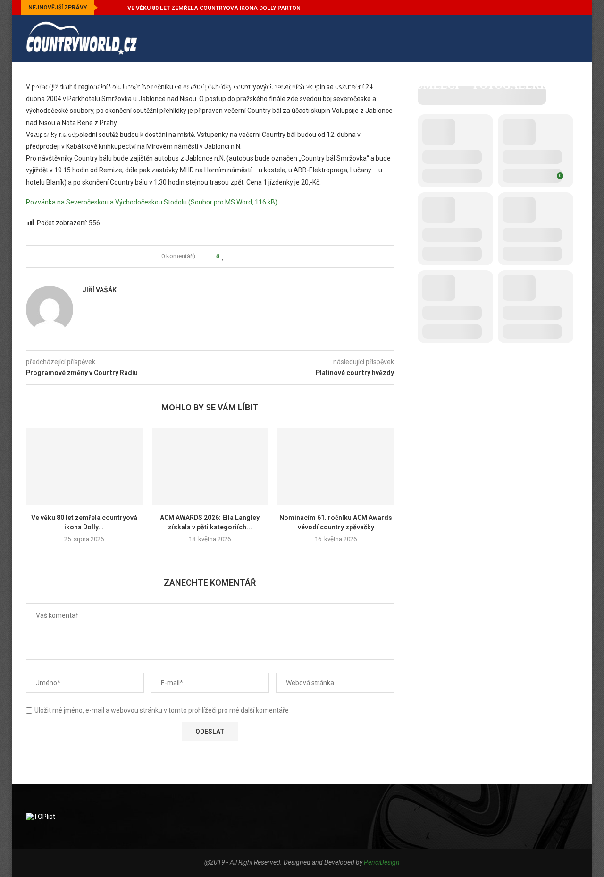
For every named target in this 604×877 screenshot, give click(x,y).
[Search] (573, 180)
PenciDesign (382, 862)
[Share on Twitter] (240, 256)
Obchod (56, 132)
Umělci (437, 85)
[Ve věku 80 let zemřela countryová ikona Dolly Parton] (84, 466)
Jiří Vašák (100, 290)
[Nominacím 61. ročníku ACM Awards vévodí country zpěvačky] (335, 466)
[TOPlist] (40, 816)
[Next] (118, 7)
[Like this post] (223, 256)
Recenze (293, 85)
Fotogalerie (512, 85)
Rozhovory (367, 85)
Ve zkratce (125, 85)
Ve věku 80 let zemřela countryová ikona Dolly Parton (214, 8)
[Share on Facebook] (232, 256)
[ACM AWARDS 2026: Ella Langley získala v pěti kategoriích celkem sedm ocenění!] (210, 466)
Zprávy (54, 85)
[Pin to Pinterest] (249, 256)
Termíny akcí (213, 85)
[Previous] (106, 7)
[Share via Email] (258, 256)
